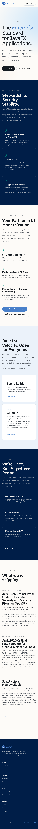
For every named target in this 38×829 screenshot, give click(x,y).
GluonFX (4, 782)
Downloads (5, 765)
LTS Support (5, 769)
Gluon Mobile (6, 791)
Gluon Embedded (7, 795)
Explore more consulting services (16, 314)
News (3, 808)
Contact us (29, 3)
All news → (5, 716)
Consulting (5, 804)
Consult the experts (25, 68)
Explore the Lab (10, 549)
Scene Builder (6, 778)
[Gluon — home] (8, 3)
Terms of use (26, 822)
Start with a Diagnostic (15, 309)
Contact (4, 811)
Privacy (34, 822)
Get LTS (8, 68)
